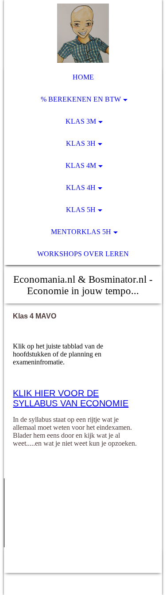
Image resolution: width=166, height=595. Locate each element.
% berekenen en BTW (81, 99)
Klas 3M (81, 121)
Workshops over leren (83, 254)
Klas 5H (81, 209)
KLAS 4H (81, 187)
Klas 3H (81, 143)
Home (83, 77)
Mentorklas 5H (81, 231)
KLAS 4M (81, 165)
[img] (83, 33)
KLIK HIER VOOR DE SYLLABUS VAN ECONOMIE (70, 398)
